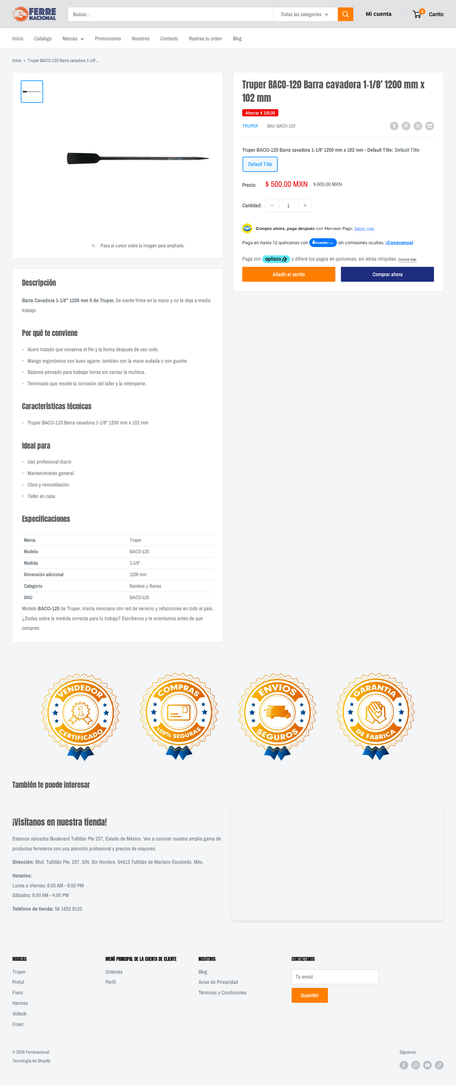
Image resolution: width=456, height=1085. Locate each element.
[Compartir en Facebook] (394, 125)
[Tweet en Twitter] (418, 125)
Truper (250, 126)
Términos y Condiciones (222, 992)
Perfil (110, 981)
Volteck (19, 1013)
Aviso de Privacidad (218, 981)
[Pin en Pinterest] (406, 125)
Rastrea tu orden (205, 38)
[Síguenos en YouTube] (427, 1064)
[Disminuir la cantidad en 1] (272, 205)
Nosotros (141, 38)
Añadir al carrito (289, 274)
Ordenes (114, 971)
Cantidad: (252, 205)
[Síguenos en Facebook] (404, 1064)
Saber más (364, 228)
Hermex (20, 1003)
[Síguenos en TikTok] (439, 1064)
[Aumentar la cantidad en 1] (304, 205)
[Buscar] (345, 14)
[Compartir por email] (429, 125)
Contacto (169, 38)
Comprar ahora (388, 274)
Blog (237, 38)
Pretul (18, 981)
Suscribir (310, 995)
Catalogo (43, 38)
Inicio (17, 38)
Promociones (108, 38)
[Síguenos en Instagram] (415, 1064)
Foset (17, 1024)
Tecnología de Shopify (31, 1060)
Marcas (70, 38)
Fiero (17, 992)
